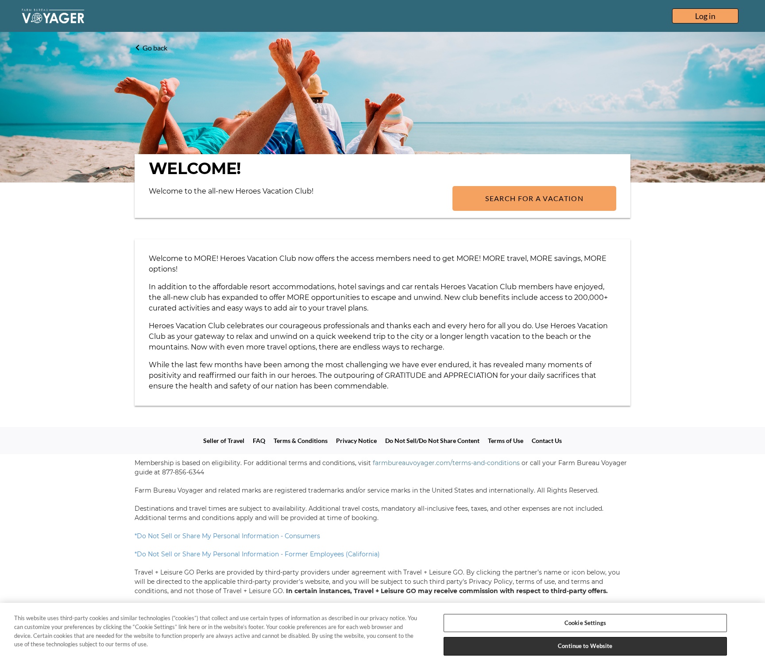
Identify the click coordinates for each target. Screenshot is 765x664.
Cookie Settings (585, 622)
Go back (155, 47)
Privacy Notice (356, 440)
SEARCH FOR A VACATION (534, 198)
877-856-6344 (183, 472)
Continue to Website (585, 645)
